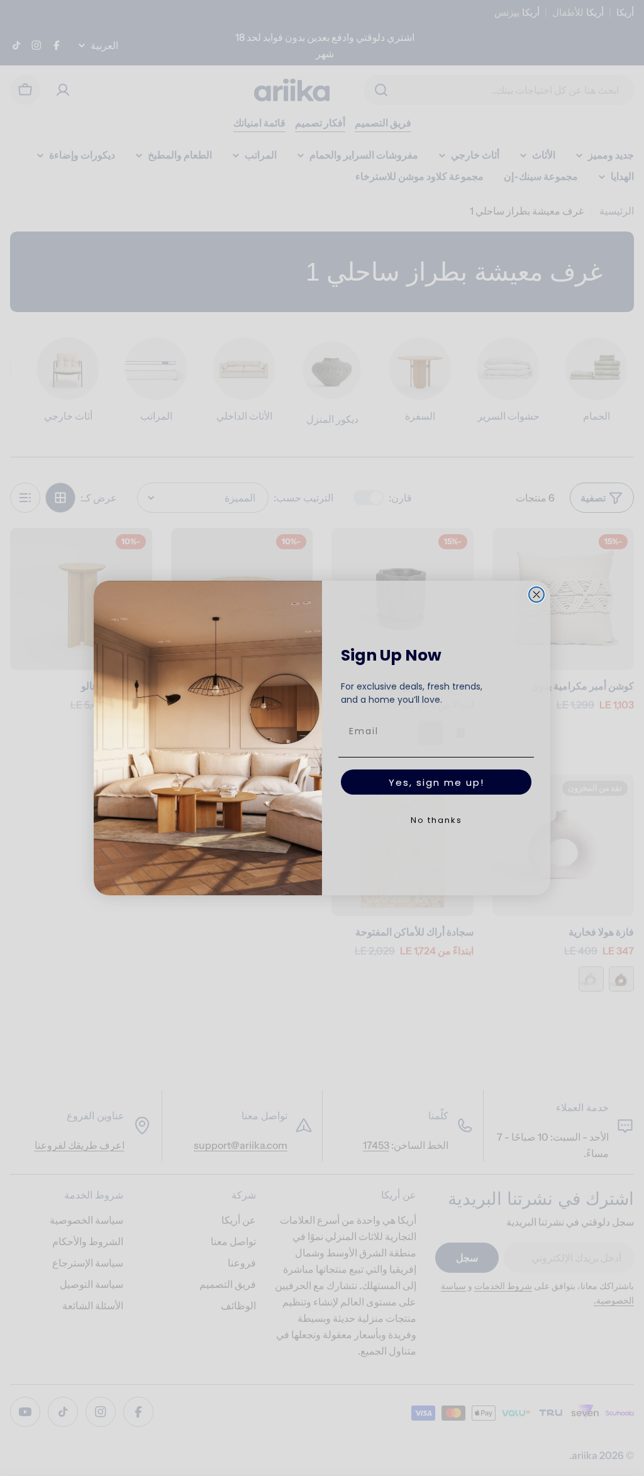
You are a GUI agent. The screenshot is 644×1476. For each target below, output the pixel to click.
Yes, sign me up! (436, 782)
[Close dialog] (536, 594)
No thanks (436, 820)
